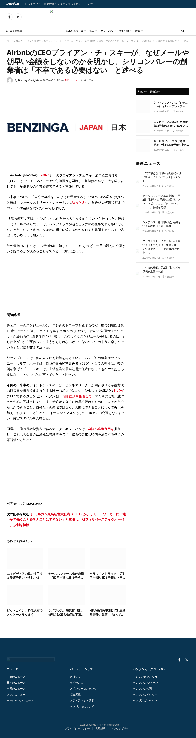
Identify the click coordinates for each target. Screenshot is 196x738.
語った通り (80, 202)
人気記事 (142, 91)
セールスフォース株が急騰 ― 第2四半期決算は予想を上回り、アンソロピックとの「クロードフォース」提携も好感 (66, 576)
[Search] (183, 31)
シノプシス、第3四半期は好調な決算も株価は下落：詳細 (66, 612)
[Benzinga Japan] (98, 17)
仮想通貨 (124, 31)
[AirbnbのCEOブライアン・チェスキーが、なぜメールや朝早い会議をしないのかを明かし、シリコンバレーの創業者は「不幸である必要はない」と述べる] (66, 127)
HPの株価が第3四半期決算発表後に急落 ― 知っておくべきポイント (107, 612)
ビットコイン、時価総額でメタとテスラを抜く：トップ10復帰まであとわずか (63, 4)
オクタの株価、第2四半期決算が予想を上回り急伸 (161, 269)
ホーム (10, 41)
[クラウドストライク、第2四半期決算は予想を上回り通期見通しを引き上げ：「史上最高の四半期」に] (108, 558)
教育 (137, 31)
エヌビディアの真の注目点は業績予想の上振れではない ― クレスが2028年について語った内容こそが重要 (24, 576)
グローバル (107, 31)
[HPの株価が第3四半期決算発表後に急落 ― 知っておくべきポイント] (108, 595)
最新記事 (155, 91)
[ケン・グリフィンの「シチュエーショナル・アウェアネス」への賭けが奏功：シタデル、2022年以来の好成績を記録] (143, 106)
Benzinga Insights (28, 80)
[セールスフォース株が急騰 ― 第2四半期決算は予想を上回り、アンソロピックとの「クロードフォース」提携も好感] (66, 558)
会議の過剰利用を (101, 429)
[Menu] (188, 31)
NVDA (118, 390)
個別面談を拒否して (77, 396)
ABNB (45, 175)
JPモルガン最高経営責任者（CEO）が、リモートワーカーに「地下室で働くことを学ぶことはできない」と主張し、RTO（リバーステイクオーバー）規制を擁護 (66, 519)
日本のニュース (74, 31)
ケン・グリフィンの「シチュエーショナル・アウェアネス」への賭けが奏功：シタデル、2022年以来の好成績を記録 (171, 104)
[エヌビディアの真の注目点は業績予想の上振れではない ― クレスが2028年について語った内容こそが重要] (25, 558)
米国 (91, 31)
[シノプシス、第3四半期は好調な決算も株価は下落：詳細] (66, 595)
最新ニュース (23, 41)
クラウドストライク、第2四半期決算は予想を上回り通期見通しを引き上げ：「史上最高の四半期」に (107, 576)
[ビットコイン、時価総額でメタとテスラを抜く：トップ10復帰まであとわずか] (25, 595)
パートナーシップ (81, 669)
